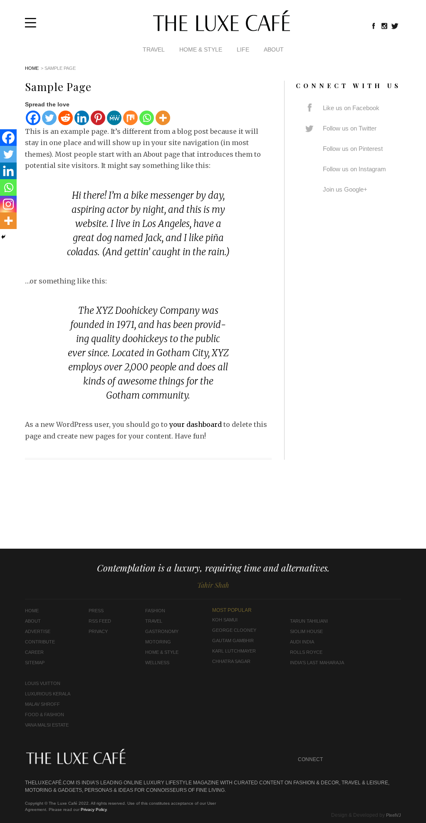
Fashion (155, 610)
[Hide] (3, 237)
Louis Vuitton (42, 683)
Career (34, 652)
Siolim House (306, 631)
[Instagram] (8, 204)
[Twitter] (49, 118)
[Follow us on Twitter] (395, 26)
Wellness (157, 662)
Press (96, 610)
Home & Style (200, 49)
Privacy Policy (93, 809)
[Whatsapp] (146, 118)
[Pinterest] (98, 118)
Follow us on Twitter (349, 128)
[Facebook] (33, 118)
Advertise (37, 631)
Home (32, 68)
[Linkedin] (81, 118)
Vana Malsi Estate (47, 724)
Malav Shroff (42, 704)
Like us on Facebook (351, 107)
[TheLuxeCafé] (221, 29)
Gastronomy (161, 631)
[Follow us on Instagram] (384, 26)
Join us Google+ (345, 189)
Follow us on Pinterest (353, 148)
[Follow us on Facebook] (373, 26)
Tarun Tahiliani (309, 620)
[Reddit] (65, 118)
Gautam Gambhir (233, 640)
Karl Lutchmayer (234, 650)
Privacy (98, 631)
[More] (163, 118)
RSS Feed (100, 620)
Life (243, 49)
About (274, 49)
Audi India (302, 641)
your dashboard (195, 424)
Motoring (158, 641)
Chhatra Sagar (231, 661)
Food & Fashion (44, 714)
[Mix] (130, 118)
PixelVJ (393, 815)
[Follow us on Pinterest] (379, 759)
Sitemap (35, 662)
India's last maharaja (317, 662)
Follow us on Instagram (354, 168)
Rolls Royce (306, 652)
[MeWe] (114, 118)
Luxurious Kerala (47, 693)
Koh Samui (225, 619)
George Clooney (234, 630)
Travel (154, 49)
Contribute (40, 641)
